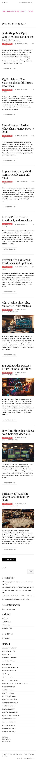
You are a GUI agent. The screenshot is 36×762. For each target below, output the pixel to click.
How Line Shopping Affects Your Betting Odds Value (18, 432)
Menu (5, 2)
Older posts (10, 560)
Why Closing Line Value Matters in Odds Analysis (16, 304)
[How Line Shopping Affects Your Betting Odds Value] (18, 452)
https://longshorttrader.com (10, 667)
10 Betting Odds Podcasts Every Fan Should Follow (17, 367)
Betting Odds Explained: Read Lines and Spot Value (17, 261)
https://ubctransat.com (8, 709)
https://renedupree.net (8, 719)
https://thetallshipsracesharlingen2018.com (15, 683)
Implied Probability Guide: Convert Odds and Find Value (17, 174)
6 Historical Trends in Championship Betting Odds (15, 497)
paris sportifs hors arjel (9, 728)
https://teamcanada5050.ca (10, 699)
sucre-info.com (6, 739)
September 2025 (7, 628)
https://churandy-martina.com (10, 680)
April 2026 (5, 618)
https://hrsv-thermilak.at (9, 670)
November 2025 (6, 622)
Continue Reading (9, 68)
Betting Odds (7, 43)
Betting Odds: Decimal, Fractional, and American (17, 218)
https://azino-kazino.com (9, 658)
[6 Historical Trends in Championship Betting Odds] (18, 518)
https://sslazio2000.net (9, 661)
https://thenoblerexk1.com (9, 712)
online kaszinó (6, 741)
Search (4, 568)
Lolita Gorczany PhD (22, 43)
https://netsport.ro (7, 677)
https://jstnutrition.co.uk (9, 722)
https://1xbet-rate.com (8, 651)
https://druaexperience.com (10, 703)
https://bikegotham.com (9, 696)
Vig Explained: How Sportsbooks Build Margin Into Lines (17, 82)
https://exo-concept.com (9, 706)
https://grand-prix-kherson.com (11, 715)
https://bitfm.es (6, 664)
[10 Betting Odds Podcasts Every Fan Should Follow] (18, 387)
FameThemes (30, 758)
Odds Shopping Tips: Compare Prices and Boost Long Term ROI (17, 37)
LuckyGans (5, 737)
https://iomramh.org (8, 693)
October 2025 (6, 625)
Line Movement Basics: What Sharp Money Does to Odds (18, 128)
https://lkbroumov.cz (8, 690)
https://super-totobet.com (9, 648)
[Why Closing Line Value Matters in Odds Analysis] (18, 324)
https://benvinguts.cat (8, 686)
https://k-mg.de (6, 674)
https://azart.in (6, 654)
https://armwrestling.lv (8, 725)
